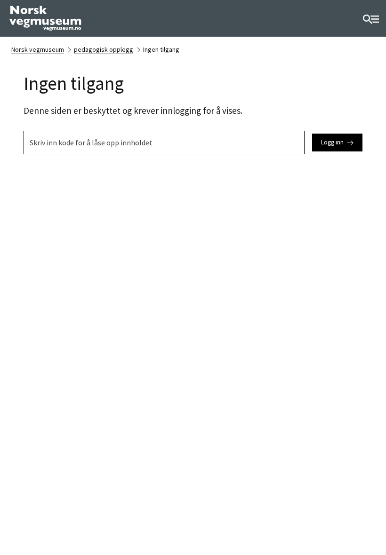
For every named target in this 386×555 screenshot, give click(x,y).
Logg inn (332, 142)
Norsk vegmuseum (37, 49)
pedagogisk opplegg (103, 49)
